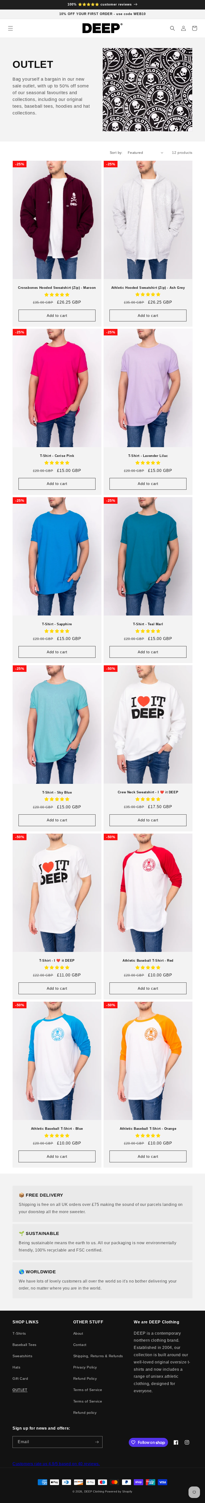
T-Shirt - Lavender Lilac (148, 456)
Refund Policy (85, 1378)
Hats (16, 1367)
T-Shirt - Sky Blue (57, 792)
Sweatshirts (22, 1356)
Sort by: (116, 153)
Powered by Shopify (118, 1491)
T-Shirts (19, 1333)
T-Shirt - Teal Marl (148, 624)
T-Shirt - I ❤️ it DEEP (57, 960)
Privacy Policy (85, 1367)
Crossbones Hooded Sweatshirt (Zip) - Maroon (57, 288)
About (78, 1333)
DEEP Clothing (94, 1491)
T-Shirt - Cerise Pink (57, 456)
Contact (79, 1345)
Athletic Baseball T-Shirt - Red (148, 960)
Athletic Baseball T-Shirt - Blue (57, 1129)
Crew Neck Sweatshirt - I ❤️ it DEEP (148, 792)
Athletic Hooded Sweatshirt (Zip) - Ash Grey (148, 288)
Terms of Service (87, 1390)
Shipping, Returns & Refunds (98, 1356)
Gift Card (20, 1378)
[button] (10, 28)
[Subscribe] (96, 1442)
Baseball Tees (24, 1345)
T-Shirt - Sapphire (57, 624)
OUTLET (20, 1390)
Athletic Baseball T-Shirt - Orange (148, 1129)
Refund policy (85, 1413)
